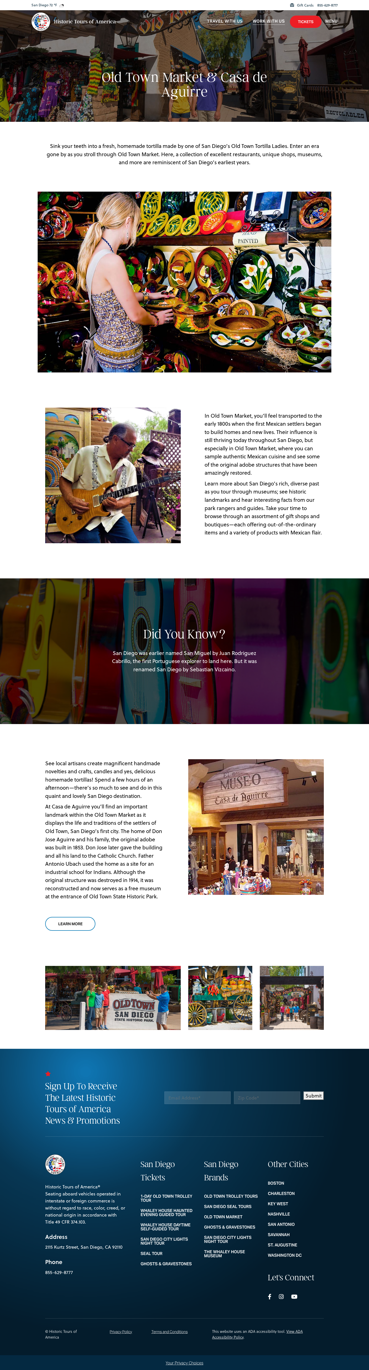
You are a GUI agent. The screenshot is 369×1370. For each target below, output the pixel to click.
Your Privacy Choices (184, 1362)
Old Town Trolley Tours (232, 1196)
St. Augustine (296, 1245)
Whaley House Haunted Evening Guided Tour (169, 1213)
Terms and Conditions (169, 1332)
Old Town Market (232, 1217)
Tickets (306, 21)
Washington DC (296, 1255)
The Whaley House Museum (232, 1254)
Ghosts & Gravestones (169, 1264)
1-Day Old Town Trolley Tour (169, 1198)
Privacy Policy (121, 1332)
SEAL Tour (169, 1254)
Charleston (296, 1194)
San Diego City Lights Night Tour (169, 1241)
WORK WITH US (269, 21)
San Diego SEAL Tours (232, 1207)
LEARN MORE (76, 923)
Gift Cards (305, 5)
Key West (296, 1204)
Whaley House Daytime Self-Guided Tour (169, 1227)
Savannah (296, 1235)
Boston (296, 1183)
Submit (313, 1095)
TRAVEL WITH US (225, 21)
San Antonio (296, 1225)
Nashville (296, 1214)
